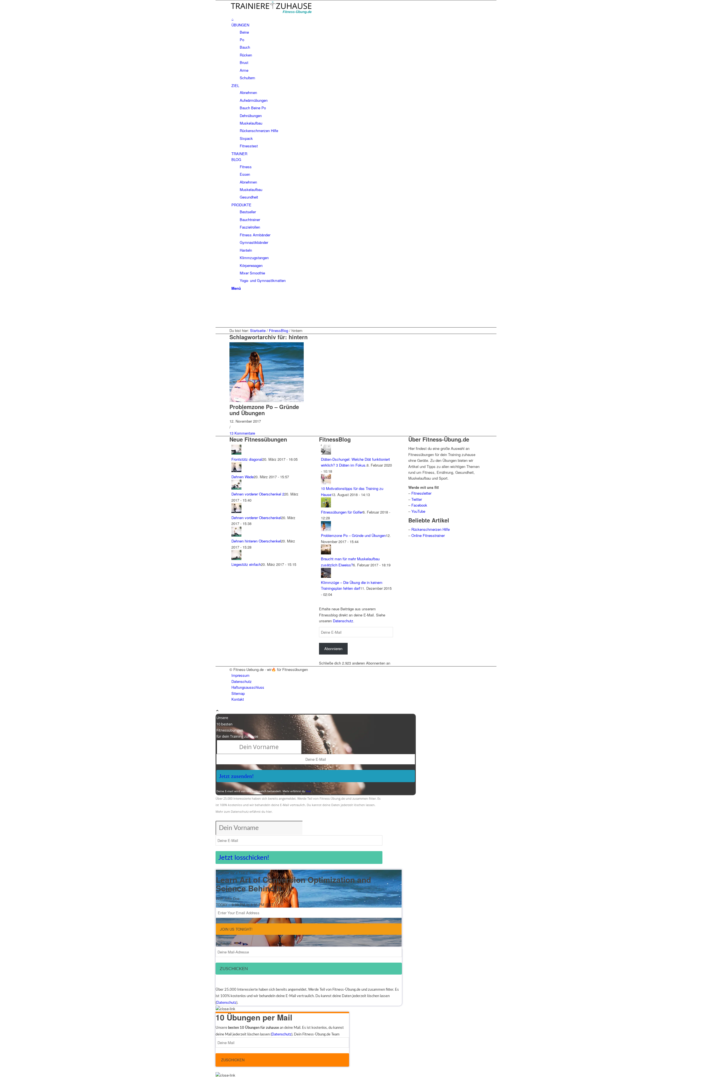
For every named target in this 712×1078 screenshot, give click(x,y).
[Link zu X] (232, 306)
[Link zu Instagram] (232, 318)
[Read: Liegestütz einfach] (236, 558)
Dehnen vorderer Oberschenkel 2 (257, 494)
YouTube (418, 511)
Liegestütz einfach (246, 564)
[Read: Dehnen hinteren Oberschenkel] (236, 535)
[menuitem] (357, 19)
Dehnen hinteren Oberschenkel (256, 541)
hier (308, 791)
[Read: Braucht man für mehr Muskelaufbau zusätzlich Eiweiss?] (326, 553)
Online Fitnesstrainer (428, 535)
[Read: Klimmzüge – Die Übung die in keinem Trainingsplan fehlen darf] (326, 576)
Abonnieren (333, 648)
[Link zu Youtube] (232, 312)
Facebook (419, 505)
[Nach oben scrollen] (217, 710)
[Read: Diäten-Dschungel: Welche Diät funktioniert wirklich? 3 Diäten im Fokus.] (326, 453)
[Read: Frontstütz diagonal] (236, 453)
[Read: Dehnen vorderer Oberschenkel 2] (236, 488)
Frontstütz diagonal (246, 459)
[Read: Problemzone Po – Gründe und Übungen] (326, 529)
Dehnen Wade (242, 476)
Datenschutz (343, 620)
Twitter (416, 499)
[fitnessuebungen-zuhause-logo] (271, 13)
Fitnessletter (421, 493)
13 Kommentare (242, 433)
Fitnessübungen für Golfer (342, 512)
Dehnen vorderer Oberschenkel (256, 517)
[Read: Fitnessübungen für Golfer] (326, 506)
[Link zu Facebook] (232, 299)
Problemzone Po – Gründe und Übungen (264, 410)
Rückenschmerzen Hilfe (430, 529)
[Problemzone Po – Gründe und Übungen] (266, 400)
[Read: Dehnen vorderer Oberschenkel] (236, 511)
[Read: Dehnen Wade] (236, 470)
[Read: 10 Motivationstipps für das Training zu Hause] (326, 482)
